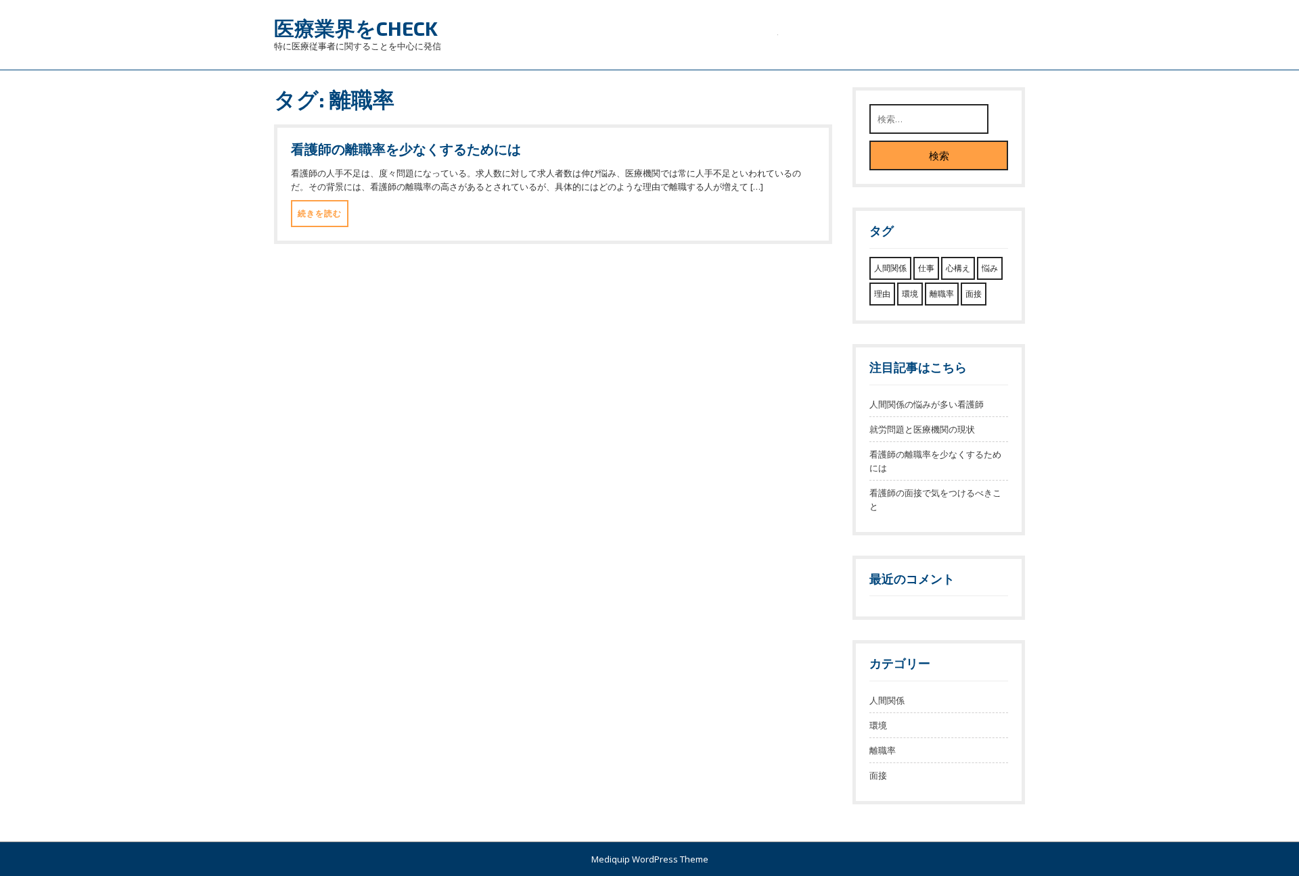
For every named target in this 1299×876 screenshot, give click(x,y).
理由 (882, 293)
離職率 (942, 293)
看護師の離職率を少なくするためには (406, 149)
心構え (958, 268)
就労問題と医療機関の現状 (922, 429)
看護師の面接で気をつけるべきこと (935, 499)
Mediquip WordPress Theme (649, 859)
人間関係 (890, 268)
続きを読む (320, 213)
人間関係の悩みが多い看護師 (926, 404)
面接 (973, 293)
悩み (990, 268)
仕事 (926, 268)
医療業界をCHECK (356, 28)
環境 (910, 293)
